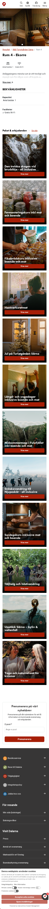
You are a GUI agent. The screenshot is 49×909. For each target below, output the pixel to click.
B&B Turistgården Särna (23, 49)
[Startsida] (4, 4)
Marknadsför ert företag (13, 855)
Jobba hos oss (14, 794)
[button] (3, 29)
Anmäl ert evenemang (12, 847)
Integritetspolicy (14, 785)
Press (5, 839)
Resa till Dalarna (14, 767)
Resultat (6, 49)
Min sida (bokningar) (12, 812)
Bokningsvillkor (9, 820)
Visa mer (7, 82)
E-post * (8, 724)
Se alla (34, 130)
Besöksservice (14, 758)
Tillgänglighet (13, 776)
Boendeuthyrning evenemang (15, 863)
